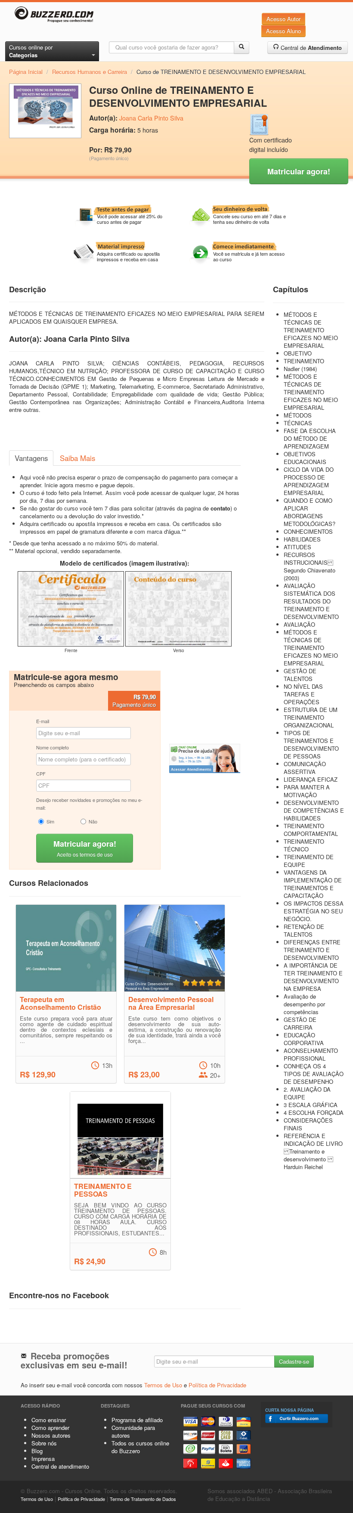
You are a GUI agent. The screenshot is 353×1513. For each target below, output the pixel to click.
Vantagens (31, 458)
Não (93, 821)
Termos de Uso (163, 1385)
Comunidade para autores (133, 1431)
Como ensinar (48, 1420)
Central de (310, 47)
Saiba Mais (77, 458)
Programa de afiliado (137, 1420)
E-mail (42, 721)
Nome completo (52, 747)
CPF (41, 773)
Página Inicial (26, 72)
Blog (37, 1451)
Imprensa (43, 1458)
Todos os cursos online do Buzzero (140, 1447)
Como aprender (50, 1427)
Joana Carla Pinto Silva (151, 118)
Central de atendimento (60, 1466)
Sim (50, 821)
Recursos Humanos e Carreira (89, 72)
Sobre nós (44, 1443)
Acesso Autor (283, 19)
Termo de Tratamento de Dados (143, 1498)
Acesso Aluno (283, 31)
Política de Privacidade (217, 1385)
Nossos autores (51, 1435)
